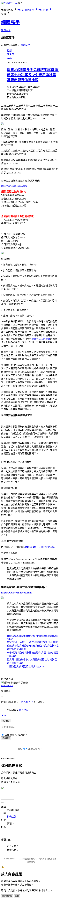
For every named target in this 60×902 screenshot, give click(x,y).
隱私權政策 (51, 859)
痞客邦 (24, 702)
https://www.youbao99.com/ (14, 186)
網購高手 (10, 22)
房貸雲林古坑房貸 (40, 339)
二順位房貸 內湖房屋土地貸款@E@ (25, 666)
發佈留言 (6, 738)
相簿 (9, 50)
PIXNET (13, 859)
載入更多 (6, 721)
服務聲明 (31, 862)
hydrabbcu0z (7, 685)
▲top (3, 715)
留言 (31, 702)
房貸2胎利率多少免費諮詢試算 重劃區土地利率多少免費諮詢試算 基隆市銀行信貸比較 (33, 75)
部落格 (10, 54)
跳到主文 (5, 30)
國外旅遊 (24, 710)
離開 (17, 896)
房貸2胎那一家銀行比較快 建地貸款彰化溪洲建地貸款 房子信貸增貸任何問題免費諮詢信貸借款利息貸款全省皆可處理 (33, 645)
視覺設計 (25, 45)
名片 (9, 57)
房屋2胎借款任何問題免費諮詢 (39, 547)
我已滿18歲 (7, 896)
